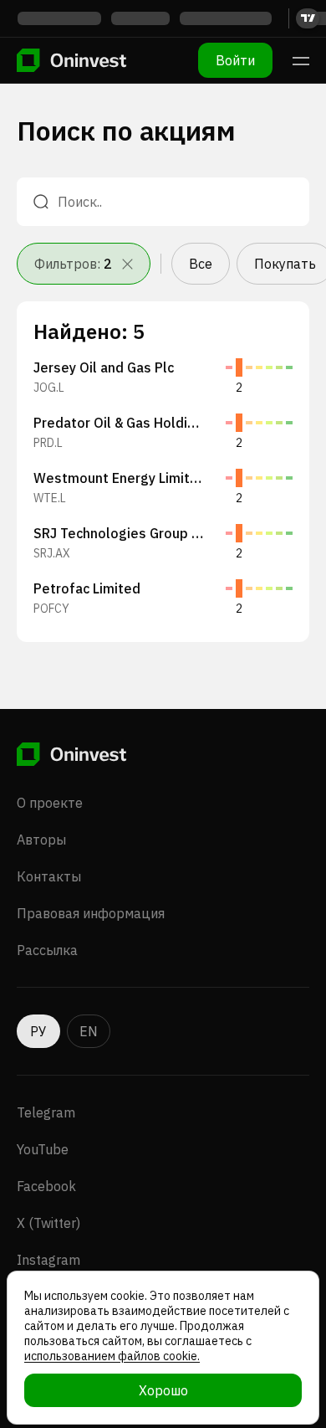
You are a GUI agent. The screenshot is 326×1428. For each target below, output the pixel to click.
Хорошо (163, 1390)
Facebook (46, 1186)
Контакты (49, 876)
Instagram (48, 1259)
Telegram (46, 1112)
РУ (38, 1031)
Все (200, 263)
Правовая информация (91, 913)
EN (88, 1031)
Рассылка (47, 950)
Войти (235, 60)
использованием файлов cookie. (112, 1356)
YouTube (43, 1149)
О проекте (50, 802)
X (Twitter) (48, 1223)
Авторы (41, 839)
